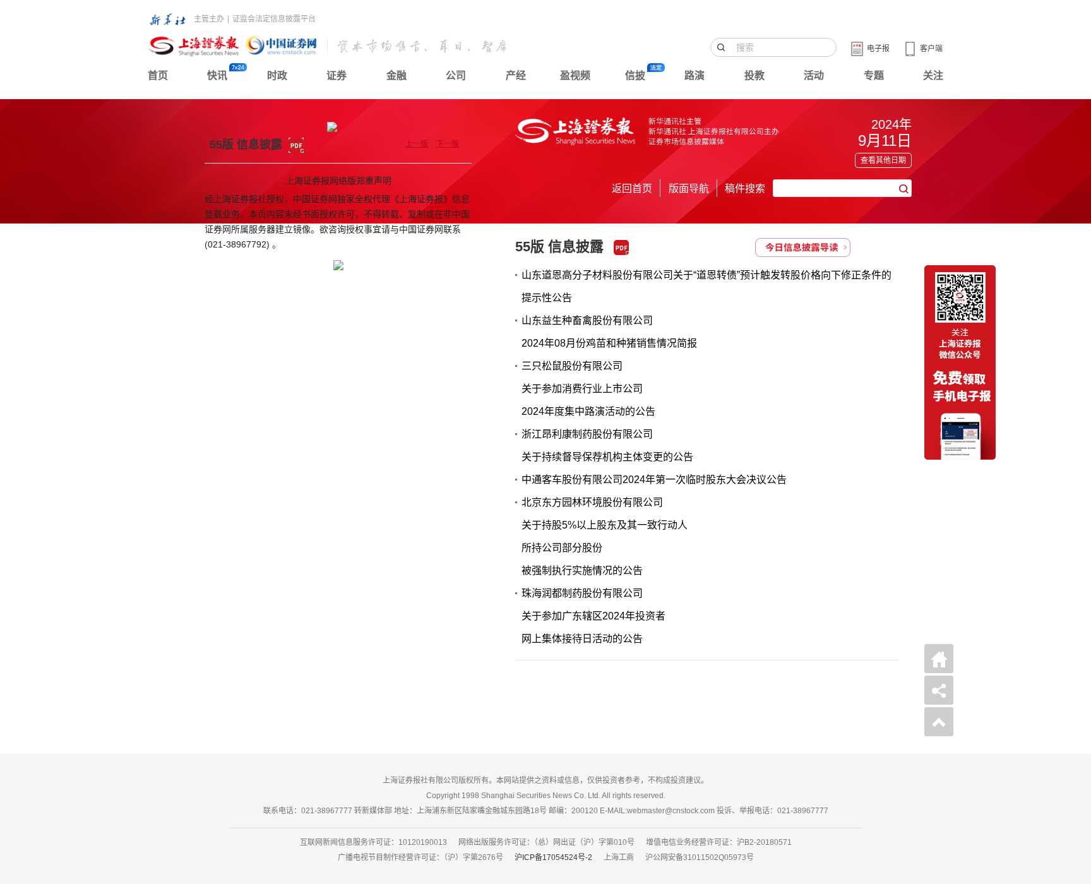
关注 (933, 75)
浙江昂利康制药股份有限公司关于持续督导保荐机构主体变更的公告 (607, 445)
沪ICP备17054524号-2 (553, 857)
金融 (396, 75)
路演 (694, 75)
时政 (277, 75)
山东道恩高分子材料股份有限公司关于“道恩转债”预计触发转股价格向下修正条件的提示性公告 (706, 286)
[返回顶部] (938, 721)
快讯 (217, 75)
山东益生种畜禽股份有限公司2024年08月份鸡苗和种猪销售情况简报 (609, 332)
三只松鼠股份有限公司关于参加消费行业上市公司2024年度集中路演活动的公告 (588, 389)
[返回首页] (938, 658)
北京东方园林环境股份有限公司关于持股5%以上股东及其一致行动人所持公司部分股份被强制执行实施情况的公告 (605, 536)
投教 (754, 75)
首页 (158, 75)
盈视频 (575, 75)
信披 (635, 75)
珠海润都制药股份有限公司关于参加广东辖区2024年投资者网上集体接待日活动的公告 (593, 616)
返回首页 (632, 188)
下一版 (447, 144)
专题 (874, 75)
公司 (456, 75)
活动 (814, 75)
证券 (336, 75)
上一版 (416, 144)
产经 (516, 75)
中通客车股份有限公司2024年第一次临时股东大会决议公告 (654, 479)
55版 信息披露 (559, 246)
